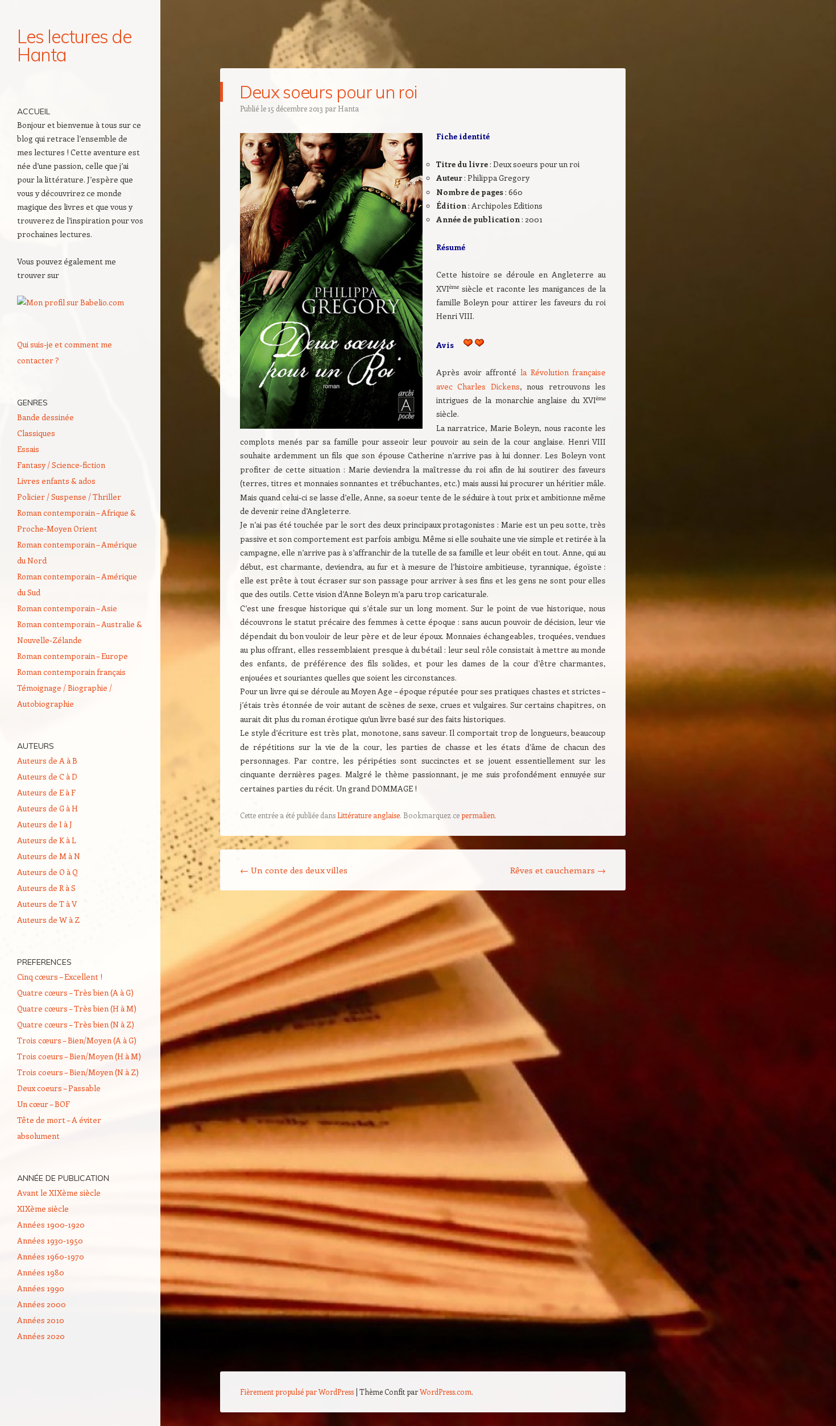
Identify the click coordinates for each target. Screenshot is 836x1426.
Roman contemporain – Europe (72, 655)
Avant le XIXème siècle (59, 1192)
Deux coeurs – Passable (59, 1088)
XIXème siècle (43, 1208)
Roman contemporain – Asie (67, 608)
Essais (28, 448)
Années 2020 (41, 1335)
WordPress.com (445, 1391)
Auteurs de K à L (46, 840)
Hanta (348, 108)
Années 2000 (41, 1304)
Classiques (36, 433)
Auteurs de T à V (47, 903)
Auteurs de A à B (47, 760)
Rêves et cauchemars (558, 870)
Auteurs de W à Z (48, 919)
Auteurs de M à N (48, 856)
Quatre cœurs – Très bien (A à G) (75, 992)
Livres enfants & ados (56, 480)
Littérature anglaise (368, 815)
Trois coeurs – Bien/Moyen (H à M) (79, 1056)
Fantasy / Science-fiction (61, 464)
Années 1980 (40, 1272)
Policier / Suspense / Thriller (69, 496)
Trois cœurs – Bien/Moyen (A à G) (76, 1040)
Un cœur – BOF (43, 1103)
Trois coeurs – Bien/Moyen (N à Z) (78, 1072)
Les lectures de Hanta (74, 45)
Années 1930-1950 (50, 1240)
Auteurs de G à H (47, 808)
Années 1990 (40, 1288)
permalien (478, 815)
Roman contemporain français (71, 671)
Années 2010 (40, 1320)
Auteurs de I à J (44, 824)
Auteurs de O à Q (47, 872)
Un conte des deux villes (293, 870)
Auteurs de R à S (46, 887)
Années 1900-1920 (51, 1224)
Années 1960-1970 (50, 1256)
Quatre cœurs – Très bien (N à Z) (75, 1024)
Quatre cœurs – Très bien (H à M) (76, 1008)
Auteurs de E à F (46, 792)
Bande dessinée (45, 417)
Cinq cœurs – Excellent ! (59, 976)
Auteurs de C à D (47, 776)
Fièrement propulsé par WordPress (297, 1391)
